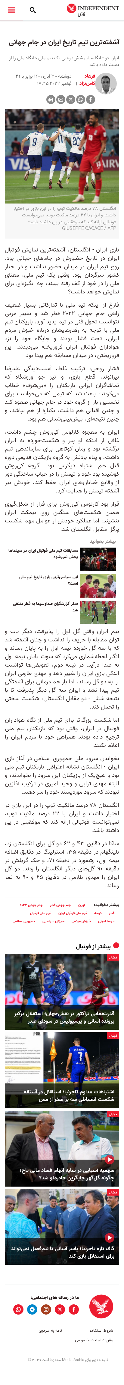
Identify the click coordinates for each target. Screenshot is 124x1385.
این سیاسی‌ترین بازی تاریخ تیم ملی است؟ (48, 580)
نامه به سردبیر (50, 1330)
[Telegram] (32, 1309)
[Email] (60, 99)
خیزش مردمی (81, 921)
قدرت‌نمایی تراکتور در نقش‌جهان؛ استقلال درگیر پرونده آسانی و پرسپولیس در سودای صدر (64, 1017)
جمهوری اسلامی (24, 921)
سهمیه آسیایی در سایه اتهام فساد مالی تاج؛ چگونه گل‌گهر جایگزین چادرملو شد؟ (67, 1174)
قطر (111, 913)
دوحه (98, 913)
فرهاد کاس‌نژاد (86, 80)
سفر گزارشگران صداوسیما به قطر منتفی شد (45, 607)
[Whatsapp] (80, 99)
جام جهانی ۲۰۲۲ (31, 905)
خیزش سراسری (53, 921)
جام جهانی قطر (60, 905)
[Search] (32, 10)
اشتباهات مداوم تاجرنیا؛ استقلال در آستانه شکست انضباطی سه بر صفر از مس (69, 1095)
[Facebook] (90, 99)
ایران (81, 905)
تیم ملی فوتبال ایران (72, 913)
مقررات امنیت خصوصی (94, 1340)
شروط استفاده (101, 1330)
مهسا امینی (106, 921)
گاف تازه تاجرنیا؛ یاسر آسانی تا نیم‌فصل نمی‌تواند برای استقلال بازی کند (62, 1252)
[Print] (50, 99)
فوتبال (83, 947)
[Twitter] (70, 99)
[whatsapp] (18, 1309)
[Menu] (11, 10)
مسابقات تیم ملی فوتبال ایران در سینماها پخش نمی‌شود (43, 554)
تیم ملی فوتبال (40, 913)
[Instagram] (46, 1309)
